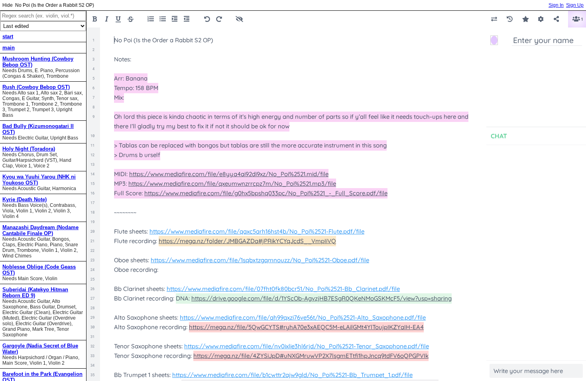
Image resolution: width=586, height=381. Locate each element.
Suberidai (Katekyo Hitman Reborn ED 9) (35, 293)
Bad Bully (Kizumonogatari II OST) (38, 129)
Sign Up (575, 5)
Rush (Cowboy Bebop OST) (36, 87)
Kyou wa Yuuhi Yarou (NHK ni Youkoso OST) (39, 180)
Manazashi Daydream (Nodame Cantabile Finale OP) (40, 230)
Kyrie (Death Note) (24, 199)
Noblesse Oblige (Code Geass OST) (39, 270)
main (8, 48)
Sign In (556, 5)
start (7, 36)
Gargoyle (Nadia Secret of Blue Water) (40, 349)
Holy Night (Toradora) (28, 149)
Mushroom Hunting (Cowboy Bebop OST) (37, 62)
